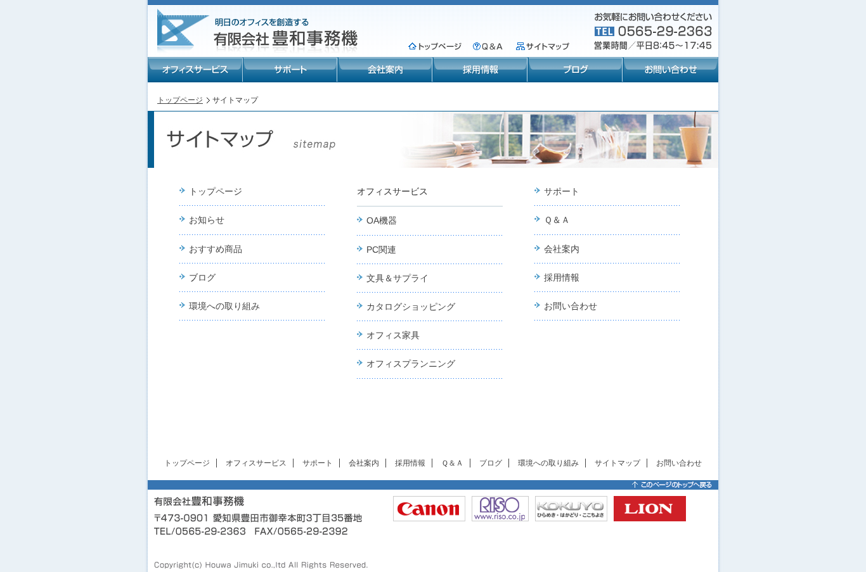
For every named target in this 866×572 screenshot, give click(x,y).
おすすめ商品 (215, 249)
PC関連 (381, 250)
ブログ (575, 69)
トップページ (435, 46)
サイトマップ (543, 46)
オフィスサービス (195, 69)
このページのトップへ (672, 485)
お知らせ (206, 220)
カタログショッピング (410, 307)
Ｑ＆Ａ (488, 46)
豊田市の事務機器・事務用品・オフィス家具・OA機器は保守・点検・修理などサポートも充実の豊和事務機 (259, 30)
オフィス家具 (393, 335)
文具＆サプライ (397, 278)
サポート (290, 69)
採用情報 (480, 69)
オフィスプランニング (410, 364)
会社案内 (385, 69)
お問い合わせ (670, 69)
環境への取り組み (224, 306)
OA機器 (381, 220)
